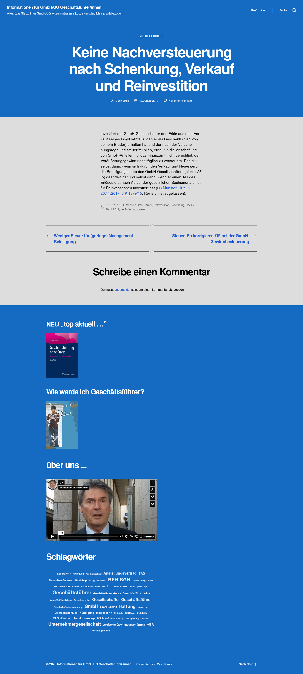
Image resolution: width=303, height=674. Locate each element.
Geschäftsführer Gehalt (107, 593)
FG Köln (75, 586)
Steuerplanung (132, 618)
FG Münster (128, 205)
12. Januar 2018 (148, 101)
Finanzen (100, 586)
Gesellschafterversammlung (68, 607)
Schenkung (177, 205)
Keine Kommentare (180, 101)
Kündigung (86, 612)
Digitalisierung (139, 580)
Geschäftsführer (71, 592)
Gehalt (132, 586)
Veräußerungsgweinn (133, 209)
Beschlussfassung (61, 580)
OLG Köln (142, 612)
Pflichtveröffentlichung (110, 618)
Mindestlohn (104, 613)
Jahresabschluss (66, 613)
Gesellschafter (82, 600)
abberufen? (64, 573)
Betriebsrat (101, 580)
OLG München (62, 618)
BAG (142, 573)
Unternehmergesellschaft (74, 624)
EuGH (150, 580)
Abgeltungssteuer (94, 573)
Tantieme (144, 618)
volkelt (125, 101)
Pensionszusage (84, 618)
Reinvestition (161, 205)
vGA (150, 624)
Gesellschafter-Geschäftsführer (122, 599)
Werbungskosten (101, 630)
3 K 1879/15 (113, 205)
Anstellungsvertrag (120, 573)
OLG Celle (118, 613)
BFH (113, 579)
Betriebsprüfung (85, 580)
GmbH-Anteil (144, 205)
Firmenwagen (117, 586)
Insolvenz (143, 607)
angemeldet (122, 289)
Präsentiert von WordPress (154, 664)
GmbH (91, 606)
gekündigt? (142, 586)
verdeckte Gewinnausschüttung (124, 624)
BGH (125, 579)
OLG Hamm (129, 613)
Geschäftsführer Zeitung (61, 600)
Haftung (127, 606)
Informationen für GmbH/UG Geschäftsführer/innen (54, 7)
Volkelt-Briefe (151, 36)
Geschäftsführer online (136, 593)
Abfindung (78, 573)
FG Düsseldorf (62, 586)
